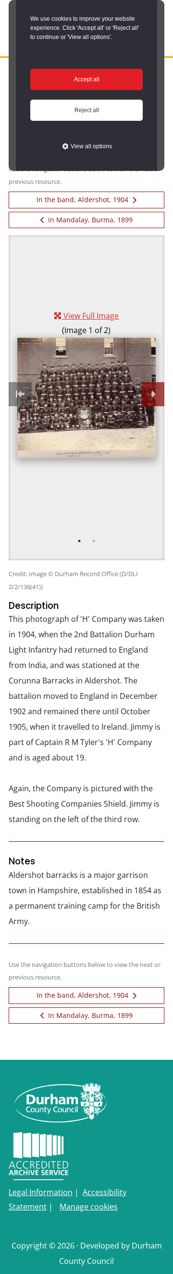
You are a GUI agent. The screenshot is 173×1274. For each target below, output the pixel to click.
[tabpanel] (86, 383)
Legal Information (41, 1192)
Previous (20, 394)
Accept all (86, 79)
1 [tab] (79, 541)
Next (153, 394)
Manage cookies (89, 1206)
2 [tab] (94, 541)
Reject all (86, 110)
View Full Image (90, 315)
